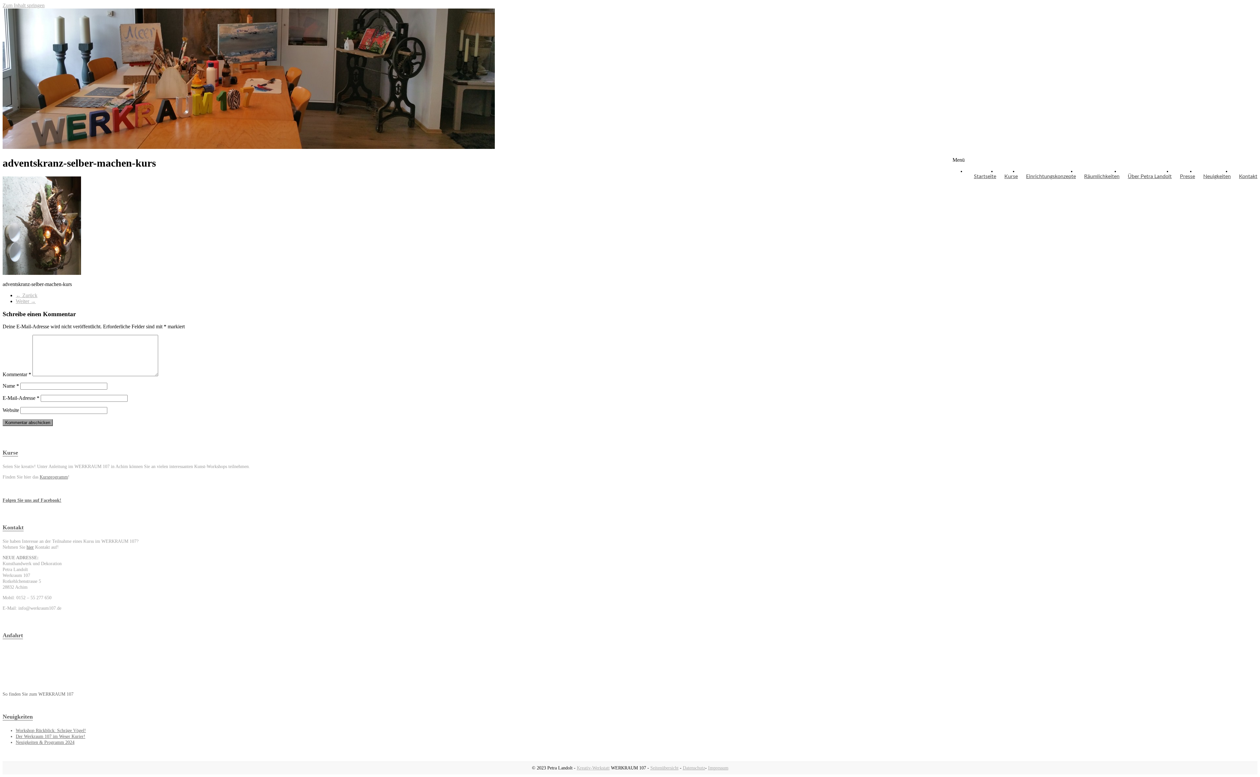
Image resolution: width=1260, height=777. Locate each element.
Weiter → (26, 301)
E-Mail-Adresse (21, 398)
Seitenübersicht (664, 768)
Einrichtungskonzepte (1051, 176)
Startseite (985, 176)
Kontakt (1248, 176)
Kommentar (17, 374)
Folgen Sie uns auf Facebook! (32, 500)
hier (30, 547)
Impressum (718, 768)
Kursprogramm (54, 477)
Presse (1187, 176)
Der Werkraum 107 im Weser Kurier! (50, 736)
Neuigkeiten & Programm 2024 (45, 742)
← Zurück (26, 295)
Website (11, 410)
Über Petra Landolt (1150, 176)
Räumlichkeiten (1102, 176)
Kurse (1011, 176)
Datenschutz (694, 768)
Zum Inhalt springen (24, 5)
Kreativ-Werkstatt (593, 768)
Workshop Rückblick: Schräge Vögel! (51, 730)
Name (11, 386)
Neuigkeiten (1217, 176)
